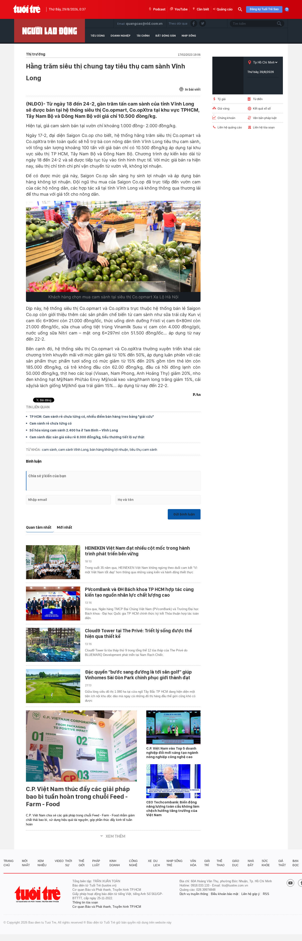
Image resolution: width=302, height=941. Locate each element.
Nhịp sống (189, 35)
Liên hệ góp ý (250, 894)
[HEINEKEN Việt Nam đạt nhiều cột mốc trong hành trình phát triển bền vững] (53, 562)
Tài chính (143, 35)
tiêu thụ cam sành (143, 449)
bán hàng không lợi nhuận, (110, 449)
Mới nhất (64, 527)
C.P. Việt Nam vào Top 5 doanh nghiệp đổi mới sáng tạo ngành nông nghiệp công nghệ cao (172, 752)
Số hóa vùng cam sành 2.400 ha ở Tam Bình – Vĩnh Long (73, 430)
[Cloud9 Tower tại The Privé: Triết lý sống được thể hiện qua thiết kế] (53, 645)
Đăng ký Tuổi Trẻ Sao (264, 9)
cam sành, (50, 449)
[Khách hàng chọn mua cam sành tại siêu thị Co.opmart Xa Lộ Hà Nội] (113, 246)
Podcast (159, 9)
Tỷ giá (222, 99)
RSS (266, 894)
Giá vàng (223, 108)
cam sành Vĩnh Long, (74, 449)
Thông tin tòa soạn (85, 902)
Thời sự (68, 863)
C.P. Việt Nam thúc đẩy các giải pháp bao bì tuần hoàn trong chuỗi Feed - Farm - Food (78, 796)
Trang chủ (8, 863)
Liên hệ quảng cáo (230, 127)
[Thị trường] (49, 30)
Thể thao (220, 863)
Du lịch (156, 863)
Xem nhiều (42, 863)
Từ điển (258, 99)
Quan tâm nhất (38, 527)
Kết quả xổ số (262, 108)
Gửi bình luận (184, 514)
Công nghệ (133, 863)
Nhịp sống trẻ (174, 863)
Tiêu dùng (97, 35)
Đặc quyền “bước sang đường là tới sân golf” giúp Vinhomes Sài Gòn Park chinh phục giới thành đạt (138, 674)
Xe (150, 861)
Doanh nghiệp (120, 35)
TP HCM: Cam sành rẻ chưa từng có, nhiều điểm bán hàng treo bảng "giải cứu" (91, 416)
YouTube (181, 9)
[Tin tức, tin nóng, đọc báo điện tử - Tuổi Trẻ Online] (27, 9)
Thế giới (81, 863)
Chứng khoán (226, 118)
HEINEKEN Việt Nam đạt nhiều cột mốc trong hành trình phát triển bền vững (137, 551)
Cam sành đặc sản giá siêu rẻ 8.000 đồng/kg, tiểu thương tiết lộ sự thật (86, 437)
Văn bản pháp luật (265, 118)
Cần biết (203, 9)
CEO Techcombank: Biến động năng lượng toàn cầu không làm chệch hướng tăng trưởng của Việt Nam (172, 808)
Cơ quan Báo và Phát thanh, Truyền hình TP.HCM (106, 906)
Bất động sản (165, 35)
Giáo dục (235, 863)
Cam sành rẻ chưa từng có (50, 423)
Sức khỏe (266, 863)
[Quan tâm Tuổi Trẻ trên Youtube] (290, 883)
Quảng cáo (225, 9)
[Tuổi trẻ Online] (38, 894)
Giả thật (282, 863)
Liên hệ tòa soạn (264, 127)
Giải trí (207, 863)
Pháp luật (96, 863)
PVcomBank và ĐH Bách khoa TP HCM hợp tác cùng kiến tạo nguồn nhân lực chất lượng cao (139, 592)
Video (59, 861)
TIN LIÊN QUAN (38, 407)
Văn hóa (193, 863)
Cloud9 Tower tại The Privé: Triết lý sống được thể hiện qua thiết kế (138, 633)
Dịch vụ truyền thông (194, 894)
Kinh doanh (114, 863)
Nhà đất (251, 863)
